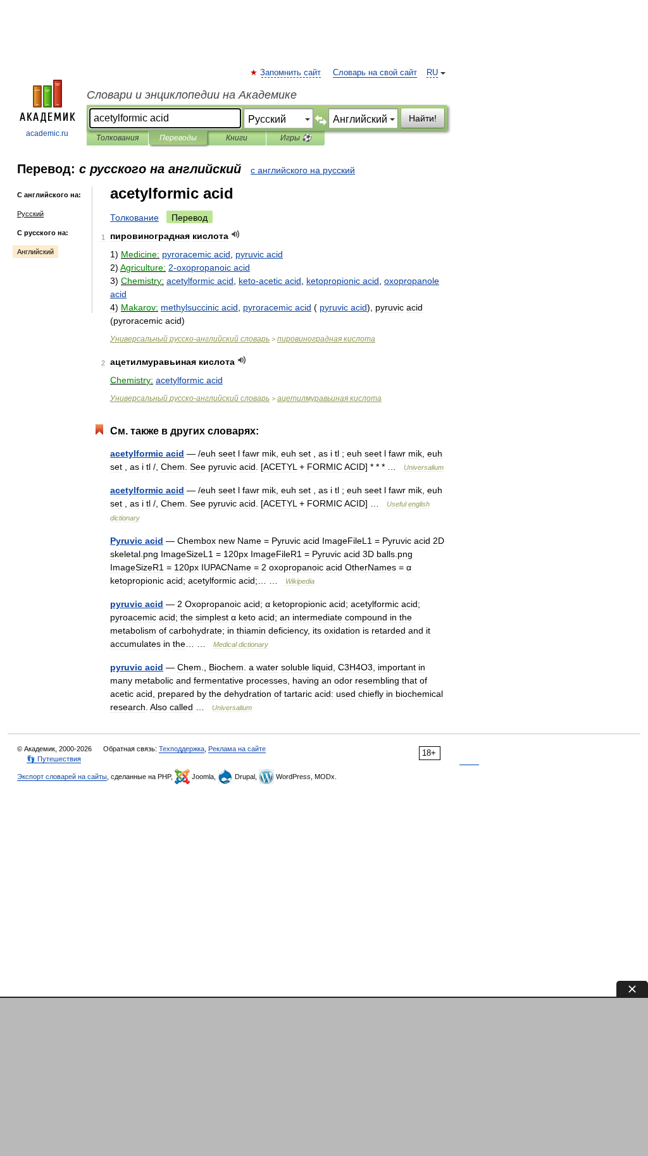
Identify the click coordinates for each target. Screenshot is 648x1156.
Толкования (117, 137)
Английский (35, 251)
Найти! (423, 118)
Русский (30, 214)
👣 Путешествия (54, 759)
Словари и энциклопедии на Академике (192, 95)
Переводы (178, 137)
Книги (236, 137)
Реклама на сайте (237, 749)
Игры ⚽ (295, 137)
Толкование (134, 217)
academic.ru (47, 133)
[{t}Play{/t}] (235, 234)
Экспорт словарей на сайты (62, 776)
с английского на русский (303, 170)
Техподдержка (181, 749)
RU (432, 72)
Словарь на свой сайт (375, 72)
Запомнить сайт (291, 72)
